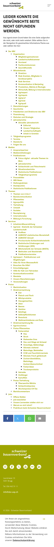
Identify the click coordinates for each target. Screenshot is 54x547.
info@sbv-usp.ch (10, 492)
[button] (8, 418)
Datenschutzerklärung (24, 540)
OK (44, 518)
